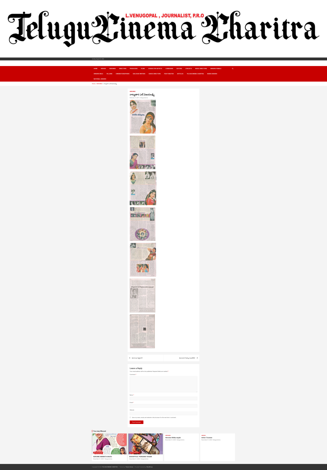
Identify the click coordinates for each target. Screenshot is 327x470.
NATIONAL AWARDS (100, 79)
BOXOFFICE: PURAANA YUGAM (140, 457)
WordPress (149, 467)
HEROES (103, 68)
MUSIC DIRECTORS (201, 68)
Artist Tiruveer (206, 438)
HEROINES (112, 68)
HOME (95, 68)
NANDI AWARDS (212, 74)
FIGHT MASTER (169, 74)
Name (132, 395)
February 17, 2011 (134, 97)
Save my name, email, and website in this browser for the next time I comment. (154, 417)
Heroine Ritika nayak (173, 438)
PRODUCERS (134, 68)
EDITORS (179, 68)
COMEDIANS (169, 68)
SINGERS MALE (98, 74)
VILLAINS (109, 74)
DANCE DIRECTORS (155, 74)
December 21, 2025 (98, 459)
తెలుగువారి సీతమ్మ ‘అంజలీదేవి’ (187, 358)
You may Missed (99, 431)
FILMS (143, 68)
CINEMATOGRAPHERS (122, 74)
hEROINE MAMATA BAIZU (102, 457)
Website (132, 410)
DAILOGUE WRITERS (139, 74)
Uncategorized (98, 452)
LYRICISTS (188, 68)
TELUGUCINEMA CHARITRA (195, 74)
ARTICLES (180, 74)
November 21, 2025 (170, 440)
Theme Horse (129, 467)
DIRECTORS (122, 68)
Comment (133, 374)
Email (132, 402)
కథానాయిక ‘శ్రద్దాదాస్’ (137, 358)
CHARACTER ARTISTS (155, 68)
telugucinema (144, 97)
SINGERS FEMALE (215, 68)
